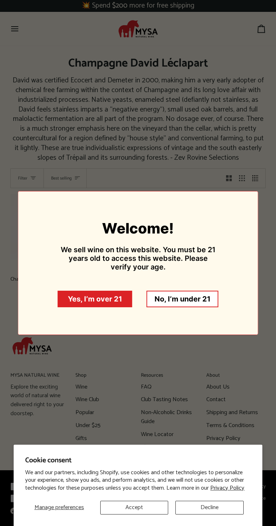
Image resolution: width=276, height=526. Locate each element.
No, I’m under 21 (183, 299)
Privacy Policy (227, 488)
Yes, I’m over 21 (95, 299)
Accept (134, 507)
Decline (209, 507)
